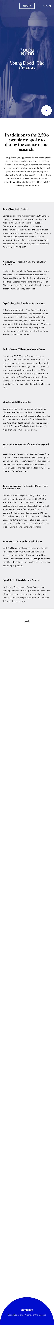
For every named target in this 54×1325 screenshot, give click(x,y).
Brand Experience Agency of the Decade (27, 1314)
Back (27, 621)
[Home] (27, 6)
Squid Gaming (33, 587)
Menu (45, 5)
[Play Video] (46, 110)
